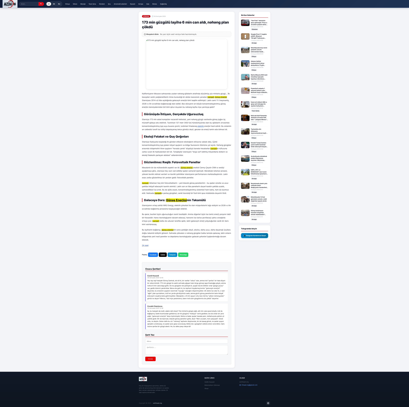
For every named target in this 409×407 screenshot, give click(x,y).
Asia (147, 4)
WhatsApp (183, 254)
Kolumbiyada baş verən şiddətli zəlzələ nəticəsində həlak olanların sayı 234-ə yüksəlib (259, 50)
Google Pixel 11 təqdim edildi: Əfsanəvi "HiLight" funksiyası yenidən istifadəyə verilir (259, 36)
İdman (75, 4)
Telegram (172, 254)
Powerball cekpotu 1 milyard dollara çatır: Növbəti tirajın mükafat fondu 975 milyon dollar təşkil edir (259, 90)
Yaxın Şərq (92, 4)
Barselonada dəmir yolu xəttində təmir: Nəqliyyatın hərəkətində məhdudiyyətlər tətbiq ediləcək (259, 185)
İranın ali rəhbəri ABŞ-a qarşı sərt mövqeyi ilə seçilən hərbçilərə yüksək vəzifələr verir (259, 104)
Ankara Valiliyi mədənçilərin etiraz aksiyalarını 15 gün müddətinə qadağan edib (258, 63)
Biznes (154, 4)
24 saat (145, 245)
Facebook (153, 254)
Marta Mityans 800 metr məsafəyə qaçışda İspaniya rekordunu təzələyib (259, 77)
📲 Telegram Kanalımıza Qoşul (254, 235)
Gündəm (102, 4)
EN (54, 4)
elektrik (201, 126)
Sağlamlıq (163, 4)
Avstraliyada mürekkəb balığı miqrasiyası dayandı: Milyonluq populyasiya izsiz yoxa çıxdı (259, 158)
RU (59, 4)
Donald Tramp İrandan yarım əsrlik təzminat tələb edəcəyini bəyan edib (258, 145)
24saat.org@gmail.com (249, 385)
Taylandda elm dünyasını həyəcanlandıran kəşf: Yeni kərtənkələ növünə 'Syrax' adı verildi (259, 131)
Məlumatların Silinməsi (212, 385)
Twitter (162, 254)
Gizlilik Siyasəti (209, 382)
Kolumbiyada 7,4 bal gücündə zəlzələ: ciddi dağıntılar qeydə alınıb (259, 199)
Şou (109, 4)
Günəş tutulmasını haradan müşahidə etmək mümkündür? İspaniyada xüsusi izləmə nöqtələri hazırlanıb (258, 213)
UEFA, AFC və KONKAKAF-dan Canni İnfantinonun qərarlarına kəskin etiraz (259, 172)
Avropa (140, 4)
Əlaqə (206, 388)
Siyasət (132, 4)
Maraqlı (82, 4)
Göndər (150, 359)
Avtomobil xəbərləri (120, 4)
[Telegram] (268, 403)
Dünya (67, 4)
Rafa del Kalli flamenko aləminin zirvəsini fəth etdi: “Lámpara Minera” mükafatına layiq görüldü (259, 118)
